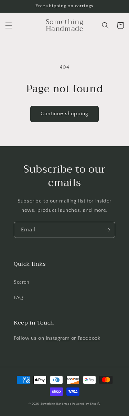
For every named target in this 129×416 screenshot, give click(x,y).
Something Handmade (56, 403)
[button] (8, 25)
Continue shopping (64, 114)
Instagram (57, 338)
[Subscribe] (107, 230)
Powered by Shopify (86, 403)
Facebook (89, 338)
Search (22, 282)
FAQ (18, 297)
